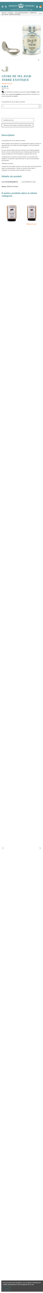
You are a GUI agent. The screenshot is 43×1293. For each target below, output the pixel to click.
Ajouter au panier (23, 112)
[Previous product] (40, 14)
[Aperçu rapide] (11, 225)
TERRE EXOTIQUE (12, 186)
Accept (7, 1288)
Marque (4, 186)
